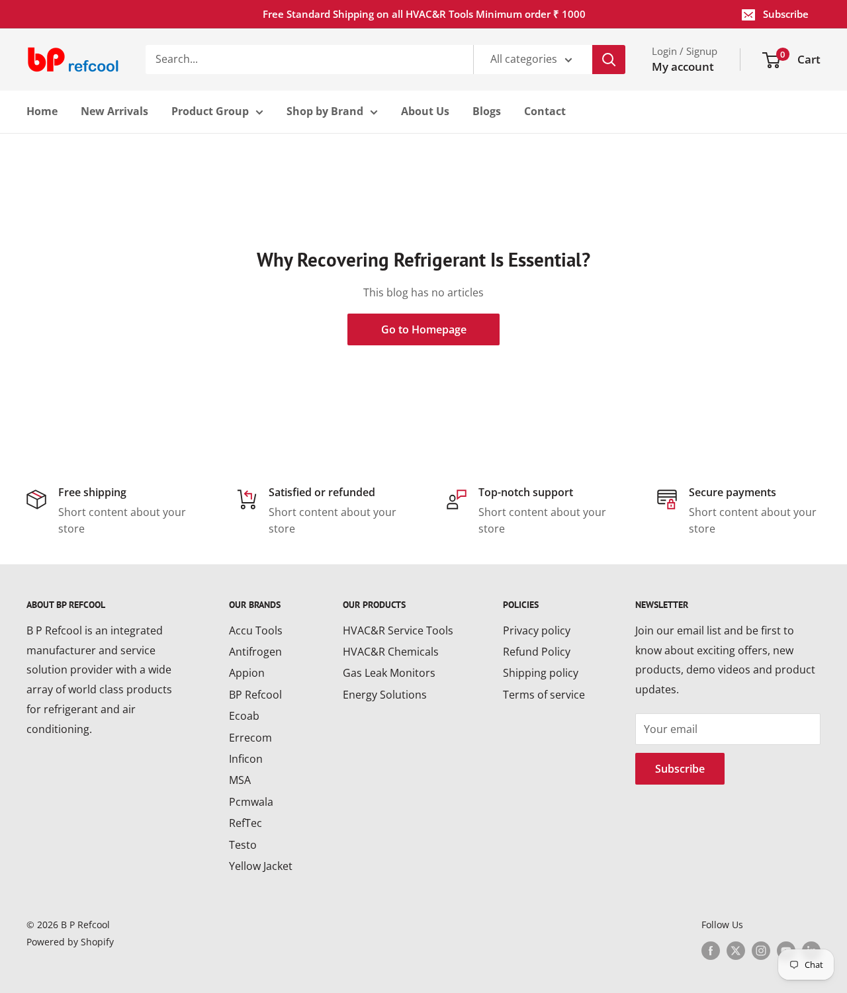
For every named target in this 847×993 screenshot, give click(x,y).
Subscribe (786, 14)
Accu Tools (256, 630)
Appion (247, 673)
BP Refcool (255, 694)
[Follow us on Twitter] (736, 950)
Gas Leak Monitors (389, 673)
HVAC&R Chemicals (391, 651)
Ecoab (244, 716)
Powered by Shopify (70, 941)
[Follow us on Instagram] (761, 950)
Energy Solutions (385, 694)
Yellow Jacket (260, 866)
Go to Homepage (424, 329)
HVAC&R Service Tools (398, 630)
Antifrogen (255, 651)
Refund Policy (536, 651)
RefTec (245, 823)
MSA (240, 780)
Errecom (250, 737)
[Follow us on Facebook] (710, 950)
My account (683, 66)
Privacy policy (536, 630)
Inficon (246, 759)
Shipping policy (540, 673)
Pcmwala (251, 802)
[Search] (608, 59)
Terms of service (544, 694)
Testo (243, 845)
